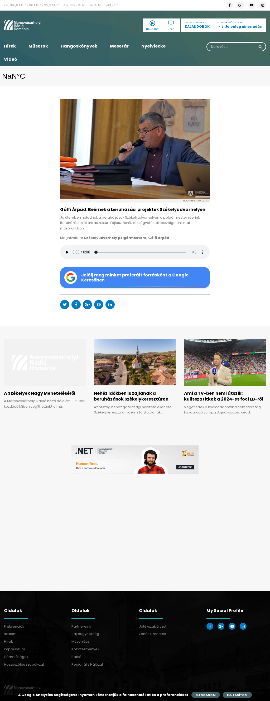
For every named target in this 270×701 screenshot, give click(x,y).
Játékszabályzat (152, 626)
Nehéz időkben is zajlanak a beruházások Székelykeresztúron (131, 396)
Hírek (10, 46)
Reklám (10, 634)
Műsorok (38, 46)
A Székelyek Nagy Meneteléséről (39, 393)
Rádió (76, 657)
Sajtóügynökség (85, 634)
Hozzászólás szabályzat (24, 664)
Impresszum (14, 649)
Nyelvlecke (153, 46)
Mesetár (119, 46)
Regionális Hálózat (87, 664)
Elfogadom (206, 695)
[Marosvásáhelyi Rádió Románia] (45, 25)
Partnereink (81, 626)
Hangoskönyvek (79, 46)
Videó (10, 59)
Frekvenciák (14, 626)
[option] (135, 459)
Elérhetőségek (16, 657)
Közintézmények (85, 649)
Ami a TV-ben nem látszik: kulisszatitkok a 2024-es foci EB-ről (223, 396)
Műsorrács (80, 641)
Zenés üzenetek (152, 634)
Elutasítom (237, 695)
